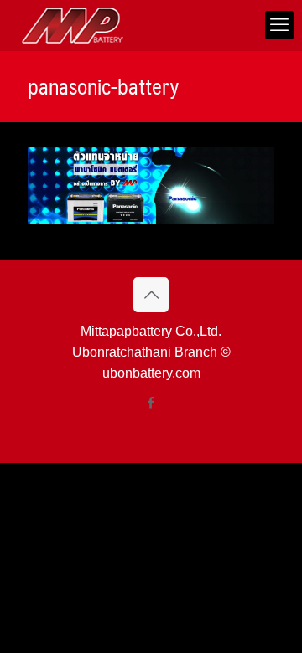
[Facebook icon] (151, 402)
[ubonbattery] (73, 25)
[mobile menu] (279, 25)
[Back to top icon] (151, 294)
